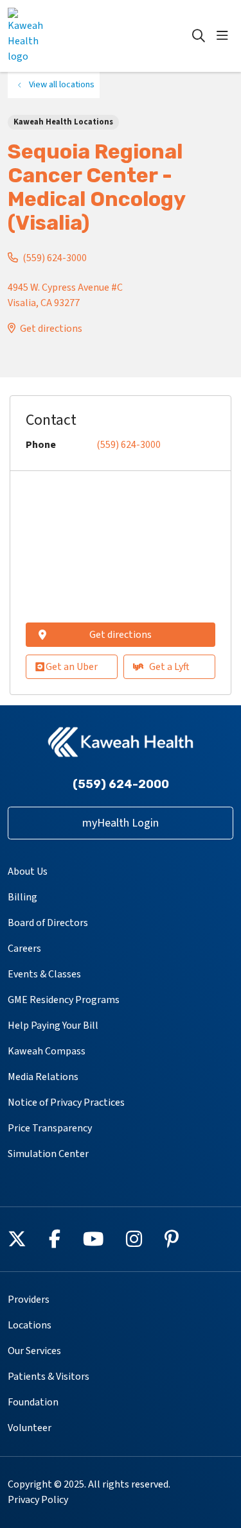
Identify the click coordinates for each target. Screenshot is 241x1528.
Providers (28, 1299)
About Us (28, 871)
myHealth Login (120, 823)
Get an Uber (72, 667)
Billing (22, 897)
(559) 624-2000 (121, 784)
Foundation (33, 1402)
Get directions (51, 329)
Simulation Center (48, 1154)
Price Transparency (50, 1128)
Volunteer (29, 1428)
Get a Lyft (169, 667)
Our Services (34, 1351)
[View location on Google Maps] (120, 550)
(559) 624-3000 (54, 258)
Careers (24, 948)
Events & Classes (44, 974)
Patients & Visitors (48, 1376)
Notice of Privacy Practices (66, 1102)
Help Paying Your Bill (53, 1025)
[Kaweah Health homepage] (58, 36)
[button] (225, 36)
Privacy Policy (38, 1500)
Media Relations (43, 1077)
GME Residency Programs (64, 1000)
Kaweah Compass (46, 1051)
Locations (29, 1325)
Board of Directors (48, 923)
